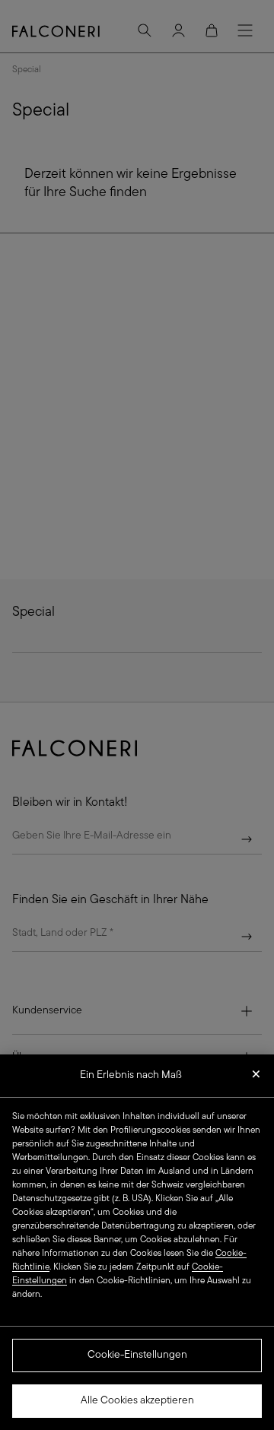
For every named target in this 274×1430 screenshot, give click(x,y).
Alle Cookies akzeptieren (137, 1400)
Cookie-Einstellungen (137, 1355)
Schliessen (256, 1079)
